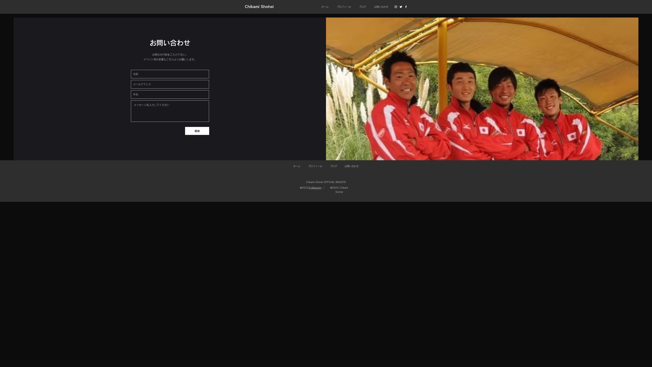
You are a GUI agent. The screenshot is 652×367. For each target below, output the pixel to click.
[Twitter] (401, 6)
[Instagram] (395, 6)
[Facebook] (406, 6)
